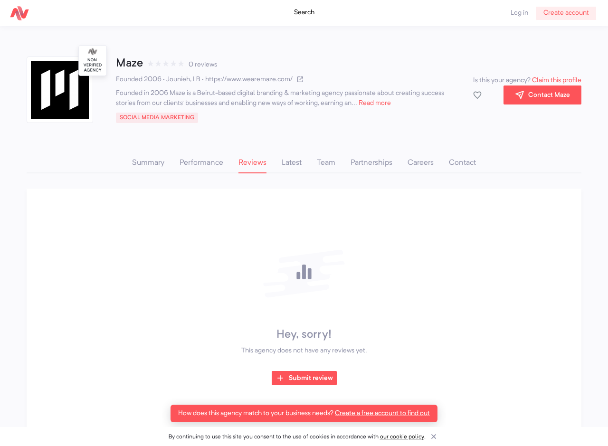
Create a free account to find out (382, 413)
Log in (519, 12)
